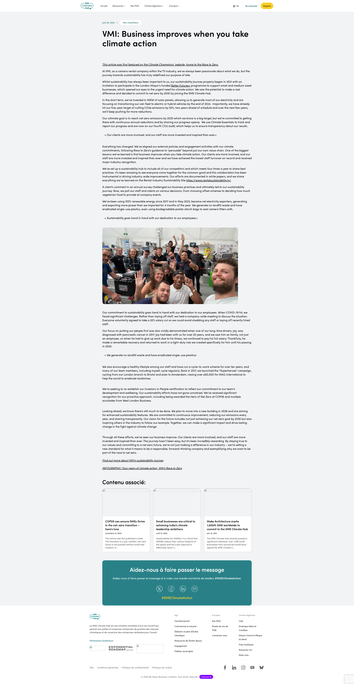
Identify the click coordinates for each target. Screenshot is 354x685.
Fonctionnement (182, 620)
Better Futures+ (180, 85)
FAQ (92, 667)
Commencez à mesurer (186, 626)
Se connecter (251, 5)
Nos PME (216, 620)
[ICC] (97, 648)
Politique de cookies (162, 667)
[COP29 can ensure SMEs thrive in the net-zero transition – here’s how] (126, 520)
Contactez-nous (219, 635)
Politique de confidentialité (135, 667)
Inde (241, 620)
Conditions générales (107, 667)
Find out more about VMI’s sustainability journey (132, 460)
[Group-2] (121, 648)
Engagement (181, 645)
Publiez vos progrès (184, 651)
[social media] (225, 667)
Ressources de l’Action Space (188, 640)
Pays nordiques (246, 644)
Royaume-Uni (245, 649)
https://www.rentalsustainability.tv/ (208, 180)
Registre (267, 5)
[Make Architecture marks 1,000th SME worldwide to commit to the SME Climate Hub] (228, 520)
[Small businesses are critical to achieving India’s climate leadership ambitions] (177, 520)
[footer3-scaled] (149, 648)
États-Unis (243, 654)
